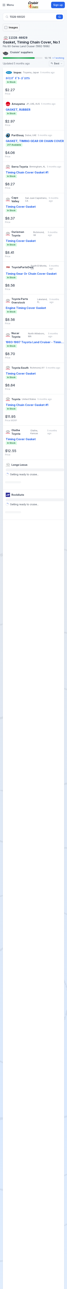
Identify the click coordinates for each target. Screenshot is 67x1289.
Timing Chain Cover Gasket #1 (27, 172)
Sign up (58, 4)
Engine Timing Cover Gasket (26, 308)
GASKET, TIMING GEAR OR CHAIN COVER (35, 141)
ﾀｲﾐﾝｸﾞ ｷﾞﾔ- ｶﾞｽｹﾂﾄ (18, 78)
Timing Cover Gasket (21, 206)
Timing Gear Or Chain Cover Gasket (31, 273)
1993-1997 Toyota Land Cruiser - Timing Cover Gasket (34, 342)
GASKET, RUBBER (18, 109)
